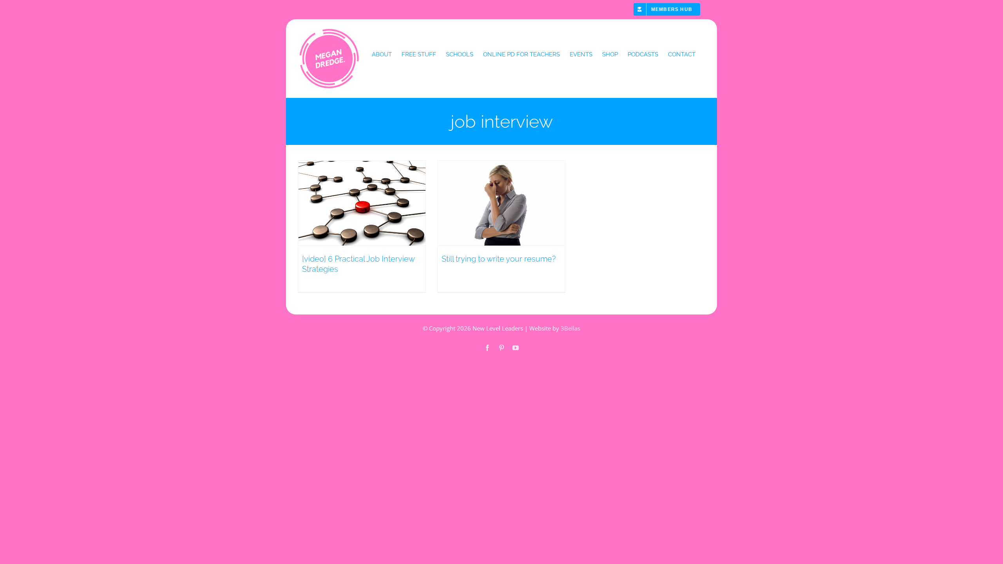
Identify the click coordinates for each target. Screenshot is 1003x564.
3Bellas (570, 328)
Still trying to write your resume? (499, 259)
